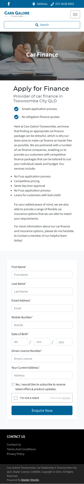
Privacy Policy (15, 454)
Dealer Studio (30, 480)
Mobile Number (22, 317)
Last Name (19, 284)
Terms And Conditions (21, 449)
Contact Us (14, 444)
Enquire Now (42, 410)
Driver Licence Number (27, 351)
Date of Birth (20, 334)
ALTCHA (66, 397)
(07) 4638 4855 (64, 4)
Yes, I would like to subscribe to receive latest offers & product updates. (40, 386)
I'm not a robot (29, 398)
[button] (75, 14)
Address (42, 4)
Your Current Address (26, 368)
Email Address (21, 300)
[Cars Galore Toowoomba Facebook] (9, 4)
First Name (19, 267)
